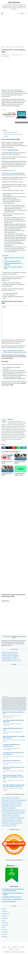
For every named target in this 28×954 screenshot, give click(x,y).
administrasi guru (14, 655)
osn (3, 812)
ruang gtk (19, 820)
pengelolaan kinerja (6, 815)
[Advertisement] (14, 31)
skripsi (20, 822)
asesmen (17, 797)
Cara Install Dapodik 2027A (9, 901)
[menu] (3, 13)
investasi (5, 936)
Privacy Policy (21, 947)
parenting (5, 922)
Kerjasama (11, 949)
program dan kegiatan (13, 652)
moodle (22, 810)
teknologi (5, 918)
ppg (13, 815)
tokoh (19, 660)
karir (4, 920)
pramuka (17, 815)
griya (4, 927)
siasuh (11, 822)
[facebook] (4, 447)
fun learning (18, 802)
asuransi (5, 934)
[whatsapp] (19, 447)
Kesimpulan (6, 136)
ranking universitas (6, 820)
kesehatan (5, 932)
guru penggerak (5, 805)
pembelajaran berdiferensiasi (11, 812)
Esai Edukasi (14, 2)
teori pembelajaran (6, 825)
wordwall (14, 825)
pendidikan (21, 812)
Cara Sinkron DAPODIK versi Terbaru (12, 897)
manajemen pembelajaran (7, 810)
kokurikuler (18, 805)
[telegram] (24, 447)
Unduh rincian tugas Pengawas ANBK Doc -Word (14, 352)
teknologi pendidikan (6, 660)
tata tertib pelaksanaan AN (16, 173)
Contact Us (17, 949)
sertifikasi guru (5, 822)
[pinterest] (14, 447)
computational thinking (20, 800)
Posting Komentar (5, 56)
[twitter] (9, 447)
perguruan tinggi (5, 655)
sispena (16, 822)
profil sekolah (12, 817)
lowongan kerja (12, 807)
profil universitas (20, 817)
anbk (12, 797)
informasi (12, 805)
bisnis (4, 909)
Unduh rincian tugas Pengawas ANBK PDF (13, 350)
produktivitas (5, 817)
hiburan (5, 916)
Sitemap (4, 947)
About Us (9, 947)
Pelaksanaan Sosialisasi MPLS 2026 (12, 261)
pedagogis (4, 652)
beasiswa (12, 800)
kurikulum (15, 657)
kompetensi (4, 807)
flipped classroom (11, 802)
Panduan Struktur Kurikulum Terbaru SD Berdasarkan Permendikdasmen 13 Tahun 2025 (13, 777)
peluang (14, 660)
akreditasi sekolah (6, 797)
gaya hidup (5, 925)
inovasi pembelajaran (6, 657)
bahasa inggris (5, 800)
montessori (17, 810)
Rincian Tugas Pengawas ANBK (10, 132)
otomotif (5, 929)
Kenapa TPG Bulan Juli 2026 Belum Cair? (13, 899)
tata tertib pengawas (13, 150)
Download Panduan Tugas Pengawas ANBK (13, 134)
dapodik (4, 802)
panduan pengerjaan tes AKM (8, 174)
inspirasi (5, 911)
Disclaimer (15, 947)
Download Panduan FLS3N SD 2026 (11, 760)
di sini (21, 373)
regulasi (13, 820)
